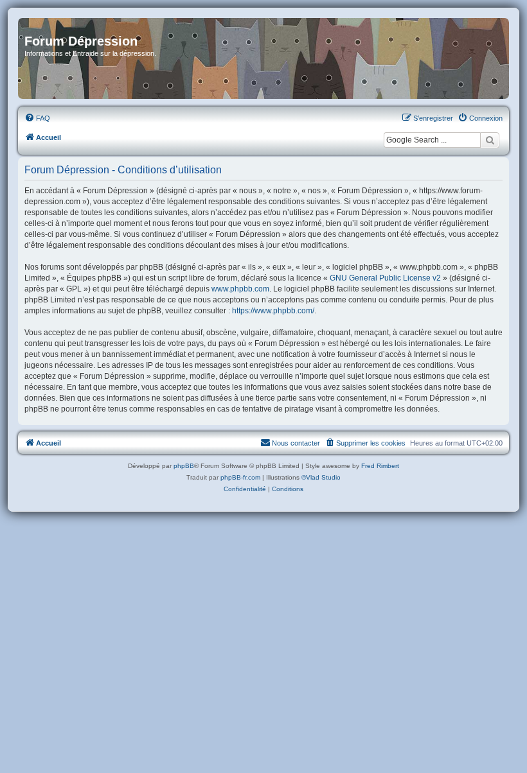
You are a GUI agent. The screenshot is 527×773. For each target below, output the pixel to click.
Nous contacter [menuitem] (296, 443)
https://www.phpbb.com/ (273, 310)
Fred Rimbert (380, 465)
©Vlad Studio (321, 477)
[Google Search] (489, 140)
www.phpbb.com (240, 288)
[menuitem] (37, 118)
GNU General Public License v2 (385, 278)
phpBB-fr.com (240, 477)
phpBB (184, 465)
